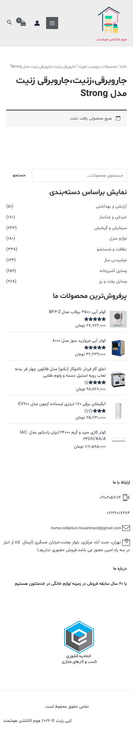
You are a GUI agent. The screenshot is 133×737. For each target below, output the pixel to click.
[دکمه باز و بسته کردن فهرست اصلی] (52, 23)
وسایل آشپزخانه (113, 271)
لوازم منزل (118, 238)
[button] (9, 23)
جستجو (19, 175)
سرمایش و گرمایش (110, 228)
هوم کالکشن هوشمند (112, 39)
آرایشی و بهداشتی (111, 206)
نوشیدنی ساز (115, 260)
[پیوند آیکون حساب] (37, 23)
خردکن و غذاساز (113, 217)
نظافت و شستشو (112, 249)
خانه (123, 66)
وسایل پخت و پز (113, 281)
